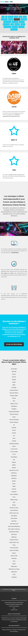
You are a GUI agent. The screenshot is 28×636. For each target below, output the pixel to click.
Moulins (14, 481)
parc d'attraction (7, 26)
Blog (14, 608)
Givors (14, 438)
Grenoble (14, 441)
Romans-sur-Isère (14, 507)
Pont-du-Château (14, 494)
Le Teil (14, 454)
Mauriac (14, 462)
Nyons (14, 483)
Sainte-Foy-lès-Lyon (14, 513)
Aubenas (14, 379)
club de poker (4, 19)
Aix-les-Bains (14, 368)
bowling (16, 16)
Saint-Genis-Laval (14, 523)
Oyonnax (14, 489)
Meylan (14, 465)
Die (14, 425)
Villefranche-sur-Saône (14, 569)
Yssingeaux (14, 577)
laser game (17, 24)
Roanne (14, 505)
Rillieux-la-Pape (14, 499)
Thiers (14, 545)
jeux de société (6, 24)
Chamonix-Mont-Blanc (14, 411)
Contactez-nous (14, 609)
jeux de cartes (15, 21)
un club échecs (14, 29)
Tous (3, 16)
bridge (20, 16)
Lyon (14, 459)
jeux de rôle (21, 21)
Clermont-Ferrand (14, 414)
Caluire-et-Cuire (14, 403)
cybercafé (11, 19)
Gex (14, 435)
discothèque (16, 19)
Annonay (14, 376)
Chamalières (14, 406)
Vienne (14, 563)
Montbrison (14, 473)
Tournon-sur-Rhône (14, 550)
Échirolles (14, 427)
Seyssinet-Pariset (14, 539)
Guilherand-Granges (14, 443)
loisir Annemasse (14, 621)
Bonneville (14, 387)
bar (6, 16)
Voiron (14, 574)
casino (24, 16)
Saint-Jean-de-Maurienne (14, 526)
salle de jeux (14, 26)
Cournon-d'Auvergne (14, 419)
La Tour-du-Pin (14, 449)
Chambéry (14, 408)
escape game (24, 19)
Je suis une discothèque (14, 344)
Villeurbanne (14, 571)
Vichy (14, 561)
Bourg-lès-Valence (14, 392)
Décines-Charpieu (14, 422)
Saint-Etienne (14, 518)
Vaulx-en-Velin (14, 555)
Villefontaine (14, 566)
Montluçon (14, 478)
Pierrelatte (14, 491)
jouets (12, 24)
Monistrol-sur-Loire (14, 470)
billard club (10, 16)
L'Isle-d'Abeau (14, 457)
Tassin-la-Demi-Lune (14, 542)
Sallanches (14, 537)
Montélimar (14, 475)
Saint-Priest (14, 534)
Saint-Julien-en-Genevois (14, 529)
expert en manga (7, 21)
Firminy (14, 430)
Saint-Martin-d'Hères (14, 531)
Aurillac (14, 382)
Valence (14, 553)
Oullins (14, 486)
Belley (14, 384)
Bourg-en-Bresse (14, 390)
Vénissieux (14, 558)
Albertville (14, 371)
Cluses (14, 417)
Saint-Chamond (14, 510)
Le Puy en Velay (14, 451)
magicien (23, 24)
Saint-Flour (14, 521)
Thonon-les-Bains (14, 547)
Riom (14, 502)
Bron (14, 400)
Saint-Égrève (14, 515)
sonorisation (21, 26)
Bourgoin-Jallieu (14, 395)
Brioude (14, 398)
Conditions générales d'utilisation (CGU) (14, 604)
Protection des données (14, 606)
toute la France (15, 252)
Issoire (14, 446)
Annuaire (6, 602)
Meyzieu (14, 467)
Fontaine (14, 433)
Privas (14, 497)
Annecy (14, 374)
